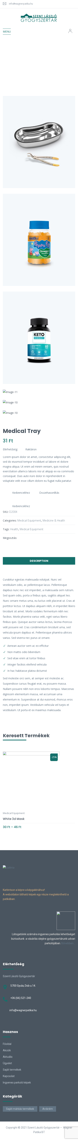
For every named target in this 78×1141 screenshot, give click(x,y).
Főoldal (7, 1043)
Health (14, 529)
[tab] (39, 562)
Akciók (7, 1050)
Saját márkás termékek (20, 1108)
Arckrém (47, 1108)
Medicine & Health (54, 520)
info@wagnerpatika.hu (21, 3)
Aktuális (7, 1056)
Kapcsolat (9, 1076)
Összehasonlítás (49, 492)
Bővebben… (68, 943)
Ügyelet (7, 1063)
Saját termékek (12, 1069)
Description (39, 561)
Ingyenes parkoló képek (17, 1082)
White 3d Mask (13, 819)
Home (13, 57)
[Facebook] (22, 537)
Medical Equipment (34, 57)
